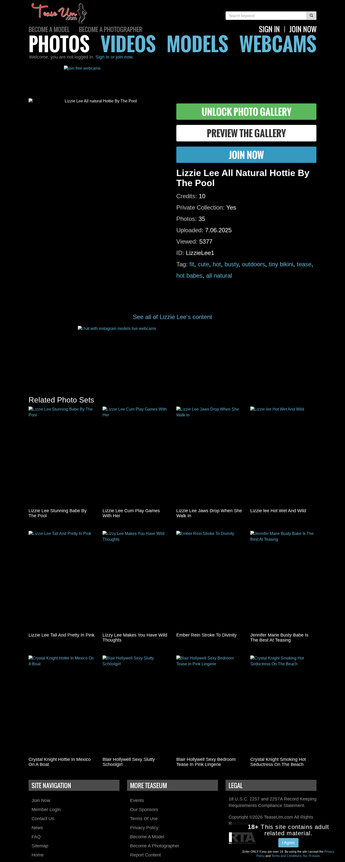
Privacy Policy (144, 827)
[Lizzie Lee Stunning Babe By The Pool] (62, 456)
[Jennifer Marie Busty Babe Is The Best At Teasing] (283, 580)
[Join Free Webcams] (172, 78)
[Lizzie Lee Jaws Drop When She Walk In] (209, 456)
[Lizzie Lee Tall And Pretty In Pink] (62, 580)
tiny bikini (281, 264)
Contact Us (43, 818)
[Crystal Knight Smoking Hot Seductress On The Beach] (283, 705)
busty (231, 264)
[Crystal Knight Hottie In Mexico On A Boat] (62, 705)
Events (137, 800)
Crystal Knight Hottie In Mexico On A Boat (60, 762)
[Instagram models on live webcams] (172, 356)
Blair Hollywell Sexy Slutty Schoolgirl (129, 762)
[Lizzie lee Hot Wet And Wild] (283, 456)
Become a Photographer (110, 29)
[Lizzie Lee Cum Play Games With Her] (136, 456)
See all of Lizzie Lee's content (172, 316)
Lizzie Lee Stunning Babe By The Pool (58, 513)
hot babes (189, 275)
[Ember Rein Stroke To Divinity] (209, 580)
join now (302, 29)
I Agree (288, 843)
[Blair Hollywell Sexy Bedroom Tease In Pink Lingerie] (209, 705)
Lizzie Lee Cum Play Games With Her (131, 513)
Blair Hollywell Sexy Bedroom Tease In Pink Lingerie (206, 762)
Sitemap (40, 845)
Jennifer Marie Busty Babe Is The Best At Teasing (279, 638)
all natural (219, 275)
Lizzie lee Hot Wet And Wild (278, 510)
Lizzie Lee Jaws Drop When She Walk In (209, 513)
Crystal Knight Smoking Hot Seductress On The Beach (278, 762)
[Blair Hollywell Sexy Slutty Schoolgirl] (136, 705)
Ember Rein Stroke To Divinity (206, 635)
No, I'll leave (311, 856)
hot (217, 264)
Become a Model (49, 29)
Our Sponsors (144, 809)
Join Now (41, 800)
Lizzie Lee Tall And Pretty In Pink (61, 635)
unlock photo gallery (246, 111)
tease (304, 264)
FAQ (36, 836)
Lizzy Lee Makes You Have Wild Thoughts (135, 638)
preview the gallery (246, 133)
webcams (277, 44)
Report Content (145, 854)
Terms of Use (144, 818)
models (197, 44)
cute (203, 264)
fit (191, 264)
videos (128, 44)
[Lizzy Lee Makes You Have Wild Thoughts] (136, 580)
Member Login (46, 809)
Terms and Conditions (287, 856)
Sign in (102, 57)
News (37, 827)
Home (38, 854)
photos (59, 44)
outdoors (253, 264)
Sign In (269, 29)
